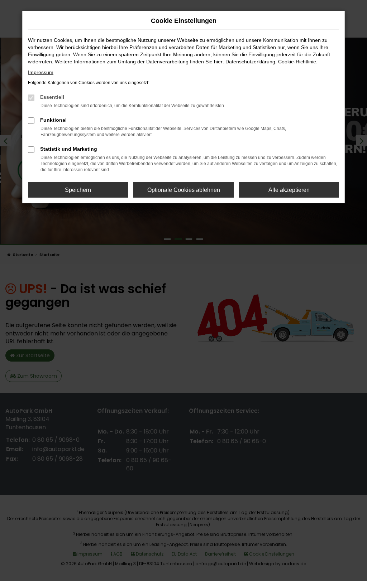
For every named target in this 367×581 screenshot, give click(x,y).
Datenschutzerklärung (250, 61)
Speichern (78, 190)
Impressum (40, 72)
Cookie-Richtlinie (297, 61)
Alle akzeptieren (289, 190)
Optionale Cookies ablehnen (183, 190)
